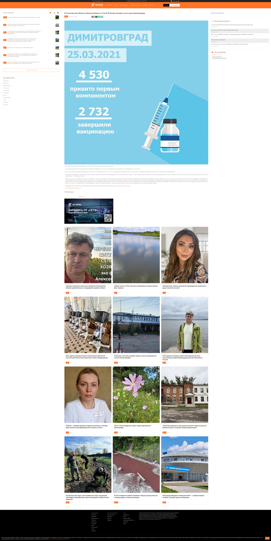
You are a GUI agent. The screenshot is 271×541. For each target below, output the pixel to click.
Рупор (151, 5)
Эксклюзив (6, 90)
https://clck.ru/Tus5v (125, 185)
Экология (5, 104)
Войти (166, 5)
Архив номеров (127, 518)
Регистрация (174, 5)
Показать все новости (31, 70)
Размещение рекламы (135, 5)
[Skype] (100, 17)
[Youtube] (176, 1)
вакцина (78, 188)
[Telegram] (178, 1)
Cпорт (4, 100)
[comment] (58, 12)
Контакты (145, 5)
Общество (6, 83)
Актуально (6, 80)
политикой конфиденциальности (59, 539)
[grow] (54, 12)
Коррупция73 (6, 85)
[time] (50, 12)
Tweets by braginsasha (217, 13)
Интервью (6, 92)
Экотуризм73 (6, 97)
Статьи (124, 516)
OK (267, 538)
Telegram (109, 520)
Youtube (109, 518)
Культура (5, 102)
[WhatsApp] (98, 17)
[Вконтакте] (174, 1)
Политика (5, 88)
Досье (4, 95)
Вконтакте (109, 516)
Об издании (109, 5)
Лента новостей (8, 13)
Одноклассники (111, 514)
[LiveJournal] (96, 17)
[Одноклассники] (171, 1)
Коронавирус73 (72, 188)
